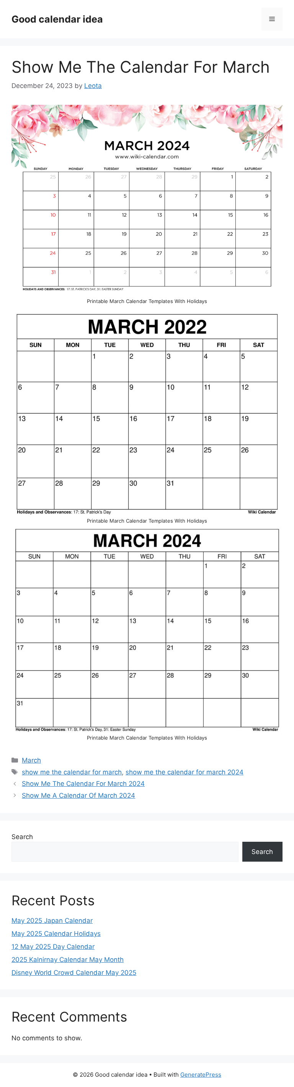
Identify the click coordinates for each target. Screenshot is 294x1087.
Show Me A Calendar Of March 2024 (78, 795)
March (31, 760)
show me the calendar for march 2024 (184, 772)
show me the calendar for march (72, 772)
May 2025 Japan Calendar (52, 920)
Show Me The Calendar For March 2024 (83, 783)
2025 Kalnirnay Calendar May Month (67, 959)
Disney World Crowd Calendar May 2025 (73, 972)
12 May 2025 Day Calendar (53, 946)
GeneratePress (200, 1074)
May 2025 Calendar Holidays (56, 933)
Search (22, 837)
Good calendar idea (57, 19)
